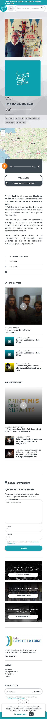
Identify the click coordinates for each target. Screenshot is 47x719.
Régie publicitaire (11, 671)
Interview (21, 122)
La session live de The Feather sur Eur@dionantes (17, 331)
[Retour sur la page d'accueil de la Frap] (3, 8)
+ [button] (3, 131)
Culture (10, 118)
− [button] (3, 134)
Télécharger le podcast (23, 183)
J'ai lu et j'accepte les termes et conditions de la (23, 542)
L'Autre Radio (18, 427)
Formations (9, 674)
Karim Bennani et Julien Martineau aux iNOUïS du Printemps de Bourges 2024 (29, 441)
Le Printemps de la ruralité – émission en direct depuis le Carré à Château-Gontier (23, 430)
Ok (31, 714)
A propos (8, 669)
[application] (23, 166)
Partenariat (10, 656)
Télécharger (15, 267)
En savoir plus (20, 714)
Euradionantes (33, 118)
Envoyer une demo (23, 575)
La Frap (7, 97)
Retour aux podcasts (19, 256)
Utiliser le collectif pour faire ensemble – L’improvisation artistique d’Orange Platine (27, 454)
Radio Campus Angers (33, 450)
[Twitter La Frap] (20, 702)
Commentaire (13, 499)
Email (10, 534)
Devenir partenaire (23, 596)
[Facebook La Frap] (26, 702)
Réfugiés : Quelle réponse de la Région (27, 341)
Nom (9, 526)
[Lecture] (5, 166)
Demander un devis (23, 617)
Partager (24, 178)
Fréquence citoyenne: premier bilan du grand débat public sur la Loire (28, 368)
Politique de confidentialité (16, 698)
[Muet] (39, 166)
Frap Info (10, 122)
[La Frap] (22, 95)
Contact (8, 676)
